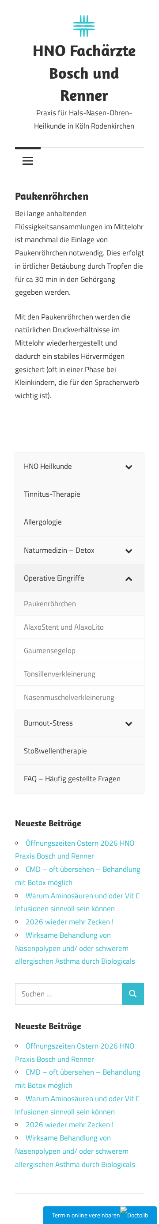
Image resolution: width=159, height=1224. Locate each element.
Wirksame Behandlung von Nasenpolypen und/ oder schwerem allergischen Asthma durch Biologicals (75, 948)
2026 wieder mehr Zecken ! (70, 922)
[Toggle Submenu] (128, 466)
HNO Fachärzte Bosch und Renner (84, 72)
